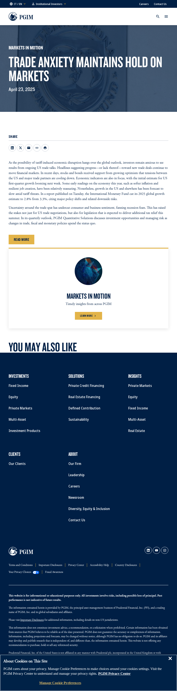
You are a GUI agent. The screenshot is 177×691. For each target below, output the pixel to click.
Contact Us (160, 4)
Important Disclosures (32, 620)
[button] (18, 4)
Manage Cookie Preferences (60, 683)
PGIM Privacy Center (114, 673)
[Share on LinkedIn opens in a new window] (12, 148)
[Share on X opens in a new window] (20, 148)
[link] (148, 550)
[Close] (170, 661)
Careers (144, 4)
